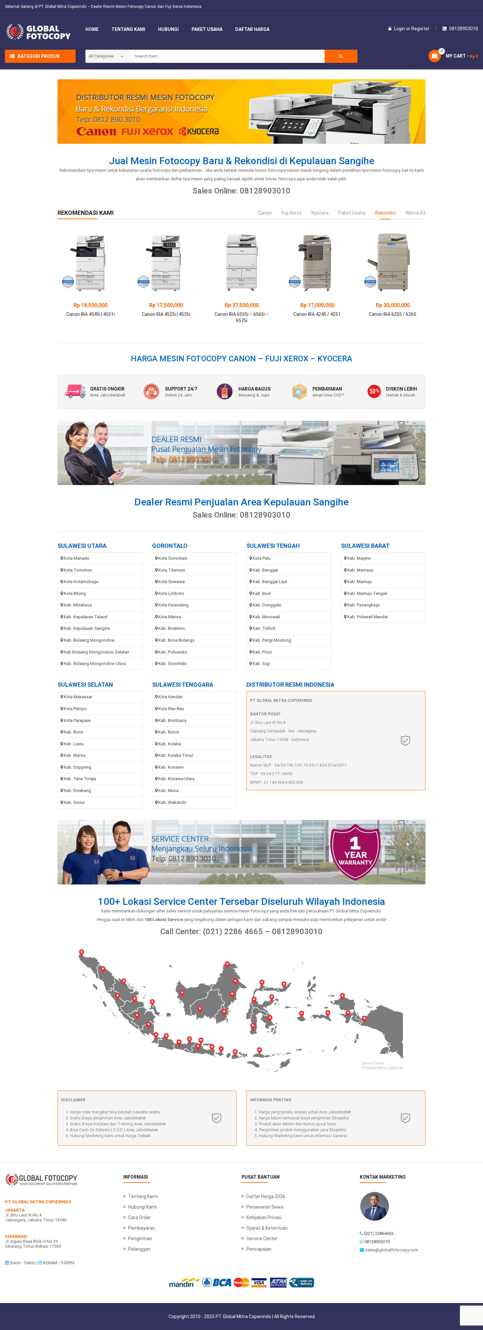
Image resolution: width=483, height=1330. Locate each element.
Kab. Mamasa (360, 570)
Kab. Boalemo (171, 628)
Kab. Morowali (266, 616)
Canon (265, 213)
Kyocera (320, 213)
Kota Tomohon (78, 570)
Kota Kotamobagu (81, 581)
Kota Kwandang (173, 604)
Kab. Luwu (73, 743)
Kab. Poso (262, 652)
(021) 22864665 (378, 1233)
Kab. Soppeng (77, 767)
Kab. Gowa (74, 802)
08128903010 (377, 1241)
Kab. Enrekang (77, 790)
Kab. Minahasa (78, 604)
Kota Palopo (75, 708)
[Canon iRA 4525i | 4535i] (166, 262)
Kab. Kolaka (169, 743)
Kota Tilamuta (171, 570)
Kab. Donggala (267, 604)
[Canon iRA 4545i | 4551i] (90, 262)
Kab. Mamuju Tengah (367, 593)
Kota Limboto (171, 593)
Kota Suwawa (171, 581)
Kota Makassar (78, 696)
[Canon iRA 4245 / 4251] (317, 262)
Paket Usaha (351, 213)
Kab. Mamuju (359, 581)
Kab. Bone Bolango (176, 640)
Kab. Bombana (172, 720)
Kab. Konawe (170, 767)
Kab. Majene (359, 558)
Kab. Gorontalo (172, 663)
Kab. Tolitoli (264, 628)
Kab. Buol (262, 593)
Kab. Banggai (265, 570)
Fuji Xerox (292, 213)
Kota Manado (76, 558)
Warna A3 (415, 213)
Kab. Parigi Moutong (272, 640)
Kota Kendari (170, 696)
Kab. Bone (73, 731)
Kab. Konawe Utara (176, 778)
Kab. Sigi (261, 663)
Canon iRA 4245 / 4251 (317, 314)
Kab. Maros (74, 755)
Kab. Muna (168, 790)
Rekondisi (385, 213)
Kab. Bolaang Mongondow (89, 640)
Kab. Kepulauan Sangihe (87, 628)
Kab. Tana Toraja (80, 778)
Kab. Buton (168, 731)
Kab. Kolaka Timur (175, 755)
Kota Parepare (77, 720)
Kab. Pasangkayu (363, 604)
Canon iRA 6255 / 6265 (392, 314)
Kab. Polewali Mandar (367, 616)
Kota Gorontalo (172, 558)
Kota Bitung (75, 593)
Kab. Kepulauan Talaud (85, 616)
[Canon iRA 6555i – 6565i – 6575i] (241, 262)
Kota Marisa (169, 616)
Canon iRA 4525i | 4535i (166, 314)
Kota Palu (261, 558)
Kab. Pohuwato (172, 652)
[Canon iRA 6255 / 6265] (393, 262)
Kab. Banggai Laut (270, 581)
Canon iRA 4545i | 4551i (90, 314)
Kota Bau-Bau (171, 708)
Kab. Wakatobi (172, 802)
